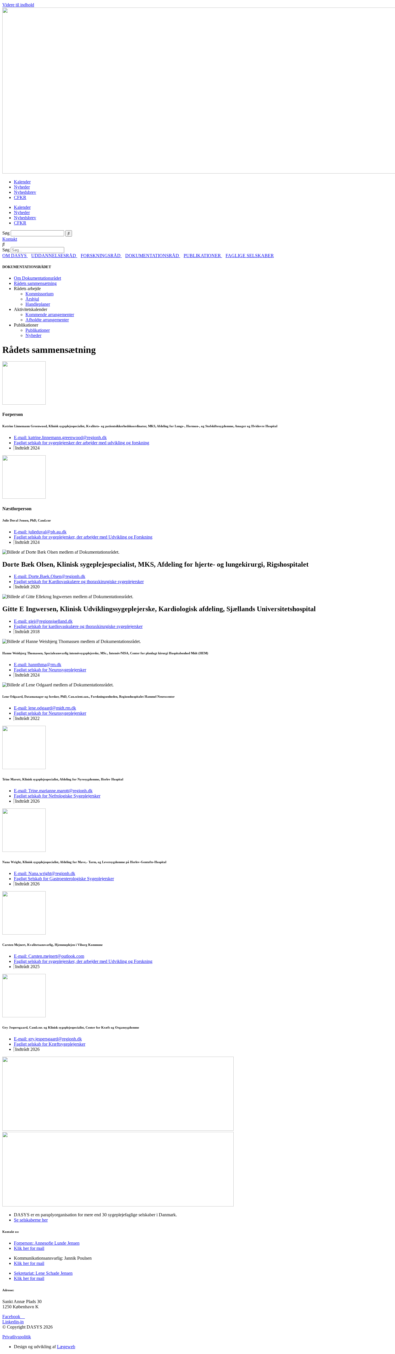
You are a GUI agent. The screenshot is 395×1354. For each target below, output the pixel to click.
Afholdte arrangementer (47, 319)
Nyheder (22, 187)
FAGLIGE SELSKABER (250, 255)
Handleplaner (37, 304)
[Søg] (68, 233)
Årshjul (32, 298)
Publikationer (37, 330)
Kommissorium (39, 293)
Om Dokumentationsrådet (37, 278)
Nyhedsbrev (25, 192)
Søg (6, 233)
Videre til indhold (18, 4)
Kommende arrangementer (49, 314)
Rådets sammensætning (35, 283)
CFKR (20, 197)
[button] (197, 244)
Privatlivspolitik (16, 1336)
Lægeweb (66, 1346)
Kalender (22, 181)
